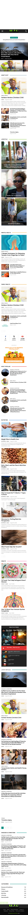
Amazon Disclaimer (14, 909)
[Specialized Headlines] (14, 211)
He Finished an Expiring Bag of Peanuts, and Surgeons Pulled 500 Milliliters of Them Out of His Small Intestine (18, 110)
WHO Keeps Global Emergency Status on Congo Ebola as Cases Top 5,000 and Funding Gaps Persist (13, 865)
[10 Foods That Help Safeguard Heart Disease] (14, 570)
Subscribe (22, 335)
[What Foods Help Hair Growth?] (14, 537)
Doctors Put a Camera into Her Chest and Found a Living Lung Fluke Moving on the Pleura (12, 874)
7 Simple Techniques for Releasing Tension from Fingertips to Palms (13, 254)
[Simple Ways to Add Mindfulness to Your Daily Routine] (5, 274)
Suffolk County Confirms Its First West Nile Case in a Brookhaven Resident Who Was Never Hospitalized (18, 373)
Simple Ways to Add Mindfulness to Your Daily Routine (18, 272)
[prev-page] (2, 228)
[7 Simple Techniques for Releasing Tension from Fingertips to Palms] (14, 242)
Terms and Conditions (20, 911)
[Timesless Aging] (5, 133)
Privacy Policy (11, 911)
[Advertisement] (14, 15)
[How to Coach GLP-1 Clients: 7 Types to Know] (14, 483)
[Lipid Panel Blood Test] (5, 326)
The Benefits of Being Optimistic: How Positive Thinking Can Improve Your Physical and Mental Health (14, 166)
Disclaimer (6, 911)
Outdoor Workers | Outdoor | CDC (12, 97)
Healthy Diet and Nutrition (14, 195)
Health (3, 613)
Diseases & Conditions (14, 369)
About (8, 909)
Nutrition (3, 441)
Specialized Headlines (14, 223)
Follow (14, 335)
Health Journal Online (13, 913)
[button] (2, 31)
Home (4, 909)
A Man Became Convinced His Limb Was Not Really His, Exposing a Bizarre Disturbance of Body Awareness (18, 124)
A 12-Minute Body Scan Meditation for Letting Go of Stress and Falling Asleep (17, 266)
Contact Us (21, 909)
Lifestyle (14, 162)
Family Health (4, 95)
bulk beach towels (4, 902)
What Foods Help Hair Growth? (11, 547)
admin (2, 99)
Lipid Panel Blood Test (15, 323)
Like (5, 335)
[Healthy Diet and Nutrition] (14, 183)
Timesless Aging (14, 132)
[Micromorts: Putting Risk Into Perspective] (14, 509)
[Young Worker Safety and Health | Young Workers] (5, 118)
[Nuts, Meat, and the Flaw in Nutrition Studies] (14, 455)
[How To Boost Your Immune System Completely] (14, 600)
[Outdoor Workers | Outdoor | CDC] (11, 65)
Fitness (3, 818)
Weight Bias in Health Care (10, 439)
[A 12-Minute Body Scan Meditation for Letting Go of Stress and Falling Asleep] (5, 267)
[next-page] (4, 228)
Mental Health (4, 251)
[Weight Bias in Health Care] (14, 429)
